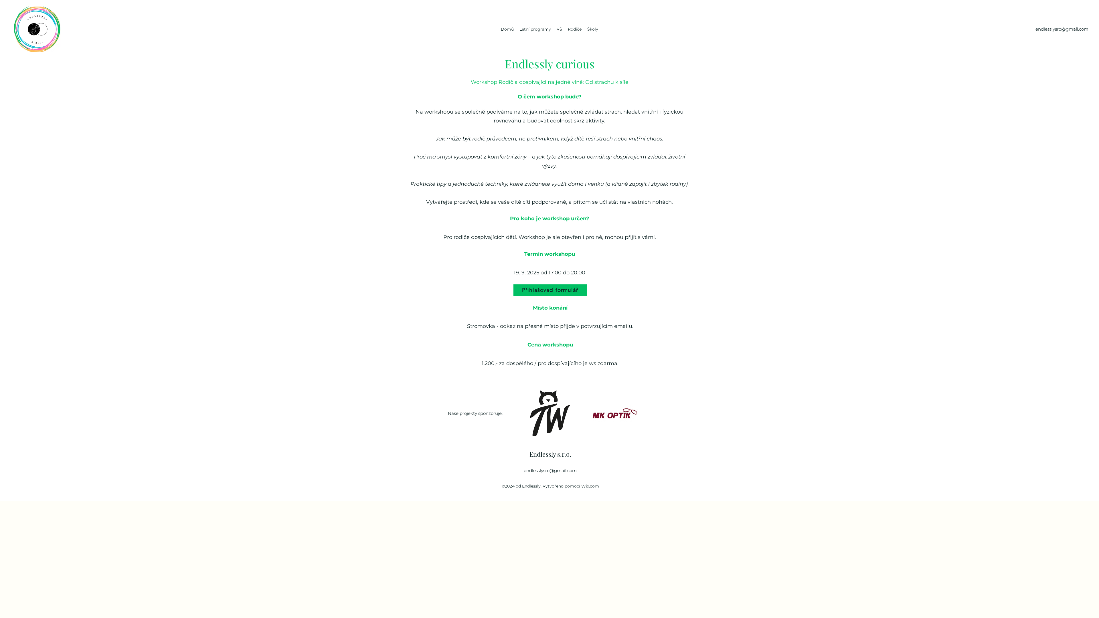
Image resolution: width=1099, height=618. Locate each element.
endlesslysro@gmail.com (550, 470)
